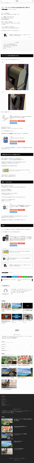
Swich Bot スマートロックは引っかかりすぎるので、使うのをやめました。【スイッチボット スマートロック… (19, 170)
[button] (3, 277)
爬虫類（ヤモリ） (6, 350)
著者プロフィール (12, 458)
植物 (4, 348)
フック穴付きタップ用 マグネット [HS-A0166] (17, 137)
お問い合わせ (22, 458)
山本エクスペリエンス (5, 294)
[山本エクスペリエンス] (17, 1)
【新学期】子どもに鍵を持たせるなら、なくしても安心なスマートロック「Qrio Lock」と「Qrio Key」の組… (20, 265)
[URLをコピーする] (30, 277)
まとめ (5, 48)
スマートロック (11, 272)
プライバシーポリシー (17, 458)
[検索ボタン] (33, 1)
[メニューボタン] (1, 1)
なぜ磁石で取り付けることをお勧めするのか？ (11, 45)
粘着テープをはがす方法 (7, 46)
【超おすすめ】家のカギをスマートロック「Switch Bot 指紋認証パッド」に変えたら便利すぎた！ (20, 259)
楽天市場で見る (21, 141)
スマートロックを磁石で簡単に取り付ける (10, 44)
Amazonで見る (13, 141)
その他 (3, 9)
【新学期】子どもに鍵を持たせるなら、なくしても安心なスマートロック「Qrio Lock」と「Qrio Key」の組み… (20, 35)
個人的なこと (5, 9)
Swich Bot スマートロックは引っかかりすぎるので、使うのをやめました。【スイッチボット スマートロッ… (19, 252)
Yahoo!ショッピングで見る (13, 143)
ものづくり (5, 346)
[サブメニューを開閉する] (31, 344)
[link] (11, 294)
